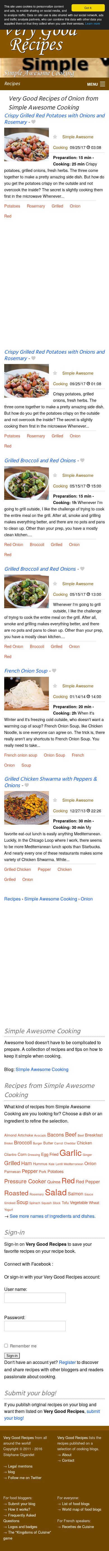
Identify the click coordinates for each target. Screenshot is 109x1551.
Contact (68, 1460)
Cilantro (10, 1154)
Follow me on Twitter (24, 1477)
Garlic (71, 1152)
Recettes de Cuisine (78, 1526)
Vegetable (79, 1202)
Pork (42, 1171)
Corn (22, 1154)
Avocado (40, 1135)
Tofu (65, 1202)
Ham (26, 1163)
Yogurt (8, 1209)
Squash (46, 1202)
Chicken (65, 869)
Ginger (87, 1154)
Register (67, 1362)
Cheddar (70, 1143)
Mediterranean (73, 1163)
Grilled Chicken (17, 869)
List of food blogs (75, 1503)
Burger (37, 1143)
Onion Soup (54, 755)
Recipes (12, 84)
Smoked (9, 1202)
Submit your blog (21, 1503)
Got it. (88, 8)
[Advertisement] (54, 288)
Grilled (57, 206)
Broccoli (37, 544)
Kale (51, 1163)
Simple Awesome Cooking (50, 898)
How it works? (19, 1509)
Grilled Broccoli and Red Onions (39, 461)
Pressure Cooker (25, 1181)
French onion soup (20, 755)
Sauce (88, 1194)
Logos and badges (22, 1526)
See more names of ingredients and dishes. (53, 1216)
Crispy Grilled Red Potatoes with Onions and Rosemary (54, 119)
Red (7, 216)
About (67, 1454)
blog (11, 1471)
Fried (53, 1154)
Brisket (8, 1143)
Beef (71, 1134)
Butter (48, 1143)
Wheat (94, 1202)
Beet (81, 1135)
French (78, 755)
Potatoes (12, 206)
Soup (26, 765)
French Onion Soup (25, 671)
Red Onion (13, 544)
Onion (75, 206)
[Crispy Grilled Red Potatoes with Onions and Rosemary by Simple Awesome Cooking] (26, 144)
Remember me (23, 1346)
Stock (57, 1202)
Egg (44, 1154)
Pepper (44, 869)
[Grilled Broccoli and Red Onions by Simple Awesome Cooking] (26, 482)
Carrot (58, 1143)
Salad (56, 1192)
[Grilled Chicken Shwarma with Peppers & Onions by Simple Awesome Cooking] (26, 807)
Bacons (55, 1134)
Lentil (59, 1163)
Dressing (34, 1154)
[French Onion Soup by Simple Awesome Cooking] (26, 693)
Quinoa (53, 1181)
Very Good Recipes (18, 1437)
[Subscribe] (55, 136)
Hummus (40, 1163)
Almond (10, 1135)
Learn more (92, 23)
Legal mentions (20, 1466)
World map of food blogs (81, 1509)
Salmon (75, 1193)
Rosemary (36, 206)
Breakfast (94, 1135)
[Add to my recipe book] (33, 122)
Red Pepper (88, 1181)
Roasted (16, 1192)
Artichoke (25, 1135)
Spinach (34, 1202)
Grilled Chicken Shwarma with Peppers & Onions (50, 782)
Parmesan (12, 1171)
